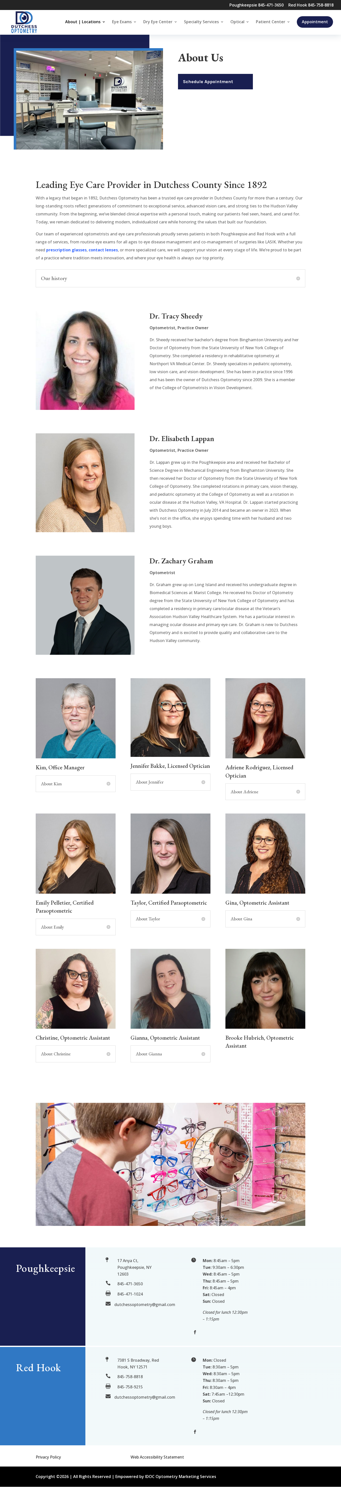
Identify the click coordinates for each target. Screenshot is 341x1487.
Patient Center (270, 22)
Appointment (315, 21)
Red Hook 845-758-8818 (311, 5)
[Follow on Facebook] (195, 1332)
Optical (237, 22)
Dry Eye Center (157, 22)
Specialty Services (201, 22)
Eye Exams (122, 22)
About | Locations (83, 22)
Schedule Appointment (208, 81)
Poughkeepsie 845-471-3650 (256, 5)
